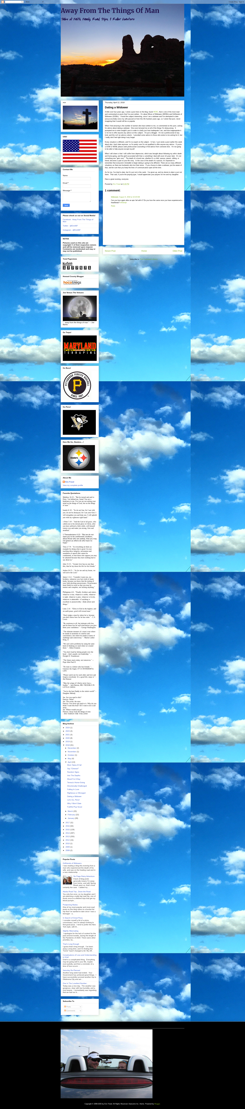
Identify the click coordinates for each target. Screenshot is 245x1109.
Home (144, 251)
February (72, 815)
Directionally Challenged (77, 786)
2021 (68, 735)
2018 (68, 745)
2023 (68, 731)
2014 (68, 833)
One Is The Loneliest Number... (75, 983)
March (70, 811)
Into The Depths (73, 775)
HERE (155, 112)
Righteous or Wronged (76, 793)
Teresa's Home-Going (76, 782)
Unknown (114, 197)
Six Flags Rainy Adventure (84, 876)
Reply (113, 206)
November (72, 752)
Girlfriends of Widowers (72, 863)
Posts (68, 1007)
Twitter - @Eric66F (70, 226)
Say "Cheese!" (73, 769)
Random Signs (73, 772)
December (72, 748)
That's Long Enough (71, 944)
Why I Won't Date (74, 803)
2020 (68, 738)
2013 (68, 836)
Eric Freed (69, 482)
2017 (68, 823)
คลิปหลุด (123, 203)
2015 (68, 830)
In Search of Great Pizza (73, 918)
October (71, 755)
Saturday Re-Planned (71, 970)
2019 (68, 741)
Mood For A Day (73, 779)
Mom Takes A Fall (74, 765)
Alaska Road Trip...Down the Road (77, 892)
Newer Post (110, 251)
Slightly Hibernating (70, 931)
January (71, 818)
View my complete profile (73, 485)
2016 (68, 826)
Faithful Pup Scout (74, 807)
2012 (68, 840)
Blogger (157, 1104)
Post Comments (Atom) (148, 259)
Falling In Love (73, 789)
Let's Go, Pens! (73, 800)
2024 (68, 728)
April (70, 762)
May (70, 758)
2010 (68, 843)
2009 (68, 847)
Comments (70, 1011)
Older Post (177, 251)
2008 (68, 850)
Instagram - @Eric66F (72, 230)
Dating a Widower (74, 796)
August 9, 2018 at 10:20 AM (129, 197)
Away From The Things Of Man (110, 11)
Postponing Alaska (70, 905)
